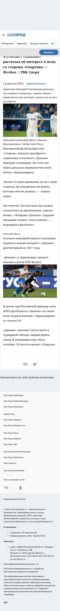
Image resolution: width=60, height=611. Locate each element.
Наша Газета (9, 414)
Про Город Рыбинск (12, 438)
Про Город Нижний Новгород (17, 451)
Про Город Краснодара (14, 470)
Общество (22, 43)
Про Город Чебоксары (13, 395)
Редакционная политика (14, 499)
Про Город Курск (11, 433)
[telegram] (35, 364)
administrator (36, 83)
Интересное (8, 43)
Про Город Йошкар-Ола (14, 425)
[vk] (25, 364)
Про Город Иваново (12, 419)
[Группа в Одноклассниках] (20, 488)
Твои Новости (10, 463)
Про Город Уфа (10, 444)
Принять (49, 52)
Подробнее (9, 594)
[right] (57, 44)
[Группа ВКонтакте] (6, 488)
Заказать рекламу (39, 43)
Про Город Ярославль (13, 406)
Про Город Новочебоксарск (16, 401)
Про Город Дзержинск (14, 457)
